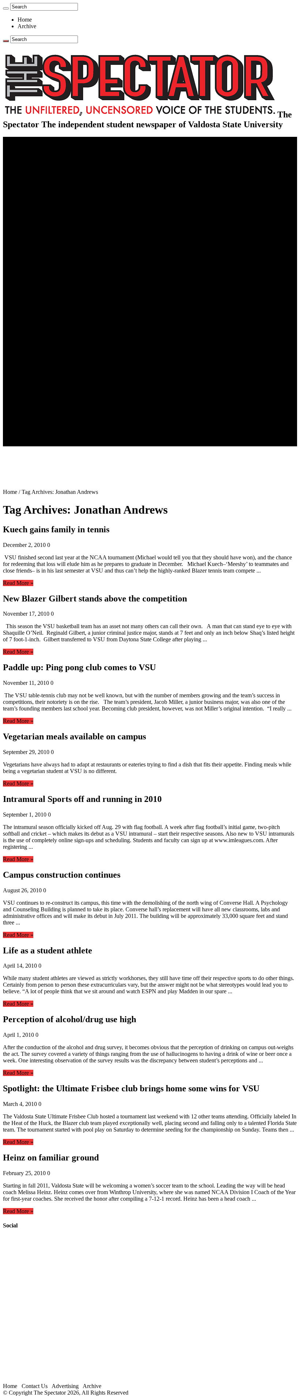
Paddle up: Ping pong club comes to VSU (79, 667)
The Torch (30, 397)
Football (41, 272)
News (24, 153)
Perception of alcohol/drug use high (69, 1019)
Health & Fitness (51, 258)
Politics (40, 166)
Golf (37, 318)
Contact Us (45, 416)
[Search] (6, 8)
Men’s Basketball (52, 285)
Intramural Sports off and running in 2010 (82, 799)
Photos (25, 377)
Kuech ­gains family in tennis (56, 529)
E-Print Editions (36, 146)
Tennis (40, 324)
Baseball (42, 278)
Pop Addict (45, 351)
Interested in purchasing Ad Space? (72, 443)
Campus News (49, 225)
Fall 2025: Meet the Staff (61, 423)
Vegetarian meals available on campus (74, 736)
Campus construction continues (61, 874)
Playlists (41, 370)
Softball (41, 298)
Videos (40, 364)
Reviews (42, 344)
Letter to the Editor (54, 206)
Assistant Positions (53, 430)
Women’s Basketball (55, 291)
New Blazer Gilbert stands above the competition (95, 598)
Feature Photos (49, 383)
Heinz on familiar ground (51, 1157)
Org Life (42, 239)
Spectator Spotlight (54, 245)
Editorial (42, 186)
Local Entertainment (55, 357)
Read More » (18, 583)
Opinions (28, 179)
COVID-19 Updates (55, 173)
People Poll (45, 193)
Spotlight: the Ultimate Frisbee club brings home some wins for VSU (131, 1088)
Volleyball (44, 311)
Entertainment (34, 331)
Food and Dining (52, 232)
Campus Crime (49, 160)
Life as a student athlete (47, 950)
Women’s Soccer (51, 304)
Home (25, 19)
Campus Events (50, 219)
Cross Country (49, 265)
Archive (27, 26)
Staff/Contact (33, 410)
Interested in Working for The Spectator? (79, 436)
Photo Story (46, 390)
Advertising (65, 1386)
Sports (25, 252)
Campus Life (33, 212)
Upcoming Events (38, 403)
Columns (42, 199)
